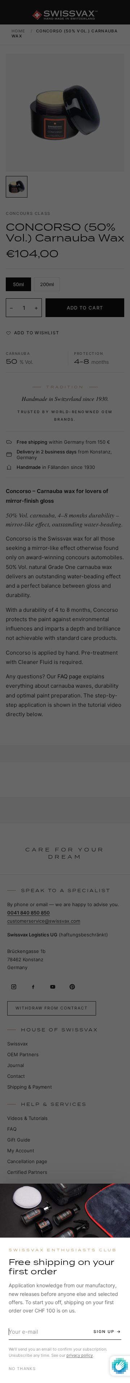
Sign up (104, 1331)
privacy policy (79, 1355)
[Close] (118, 1195)
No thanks (22, 1368)
